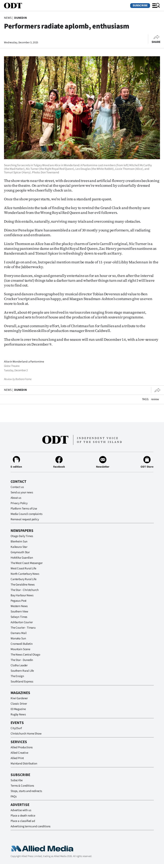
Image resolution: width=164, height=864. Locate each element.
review (155, 399)
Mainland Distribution (24, 763)
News (7, 18)
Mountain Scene (20, 649)
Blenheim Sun (19, 541)
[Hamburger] (156, 5)
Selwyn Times (19, 617)
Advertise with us (21, 810)
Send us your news (22, 492)
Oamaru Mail (18, 633)
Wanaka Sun (18, 638)
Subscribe (140, 5)
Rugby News (18, 714)
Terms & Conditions (22, 786)
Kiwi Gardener (19, 698)
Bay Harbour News (22, 595)
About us (16, 498)
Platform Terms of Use (24, 509)
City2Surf (16, 728)
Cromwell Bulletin (21, 644)
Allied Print (17, 758)
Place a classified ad (23, 821)
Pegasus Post (18, 601)
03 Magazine (18, 709)
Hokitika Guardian (22, 558)
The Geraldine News (23, 585)
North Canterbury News (25, 574)
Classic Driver (19, 704)
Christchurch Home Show (26, 734)
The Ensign (17, 676)
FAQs (13, 796)
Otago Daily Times (22, 536)
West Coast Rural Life (23, 568)
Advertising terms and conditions (30, 826)
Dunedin (20, 18)
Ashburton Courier (22, 622)
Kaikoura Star (19, 547)
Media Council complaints (26, 514)
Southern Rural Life (22, 671)
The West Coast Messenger (26, 563)
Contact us (17, 487)
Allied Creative (19, 753)
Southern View (19, 611)
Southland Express (22, 681)
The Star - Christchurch (25, 590)
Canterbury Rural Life (23, 579)
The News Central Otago (25, 655)
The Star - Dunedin (22, 660)
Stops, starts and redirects (26, 791)
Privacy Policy (19, 503)
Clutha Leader (19, 665)
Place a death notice (23, 816)
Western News (19, 606)
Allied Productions (22, 747)
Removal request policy (25, 519)
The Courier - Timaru (23, 628)
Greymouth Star (20, 552)
